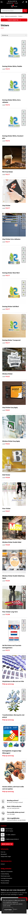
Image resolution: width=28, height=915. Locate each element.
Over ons (3, 852)
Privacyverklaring (5, 880)
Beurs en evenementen (11, 16)
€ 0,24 (6, 444)
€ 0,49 (6, 545)
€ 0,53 (6, 581)
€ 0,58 (6, 614)
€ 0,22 (6, 376)
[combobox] (12, 10)
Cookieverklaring (5, 874)
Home (2, 16)
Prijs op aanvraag (8, 684)
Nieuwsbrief (4, 854)
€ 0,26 (6, 477)
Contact (3, 864)
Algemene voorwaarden (7, 871)
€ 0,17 (6, 174)
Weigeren (15, 909)
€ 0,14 (6, 105)
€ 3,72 (6, 650)
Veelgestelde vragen (6, 856)
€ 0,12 (6, 69)
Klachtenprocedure (5, 876)
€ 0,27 (6, 511)
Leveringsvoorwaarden (6, 878)
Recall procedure (5, 883)
